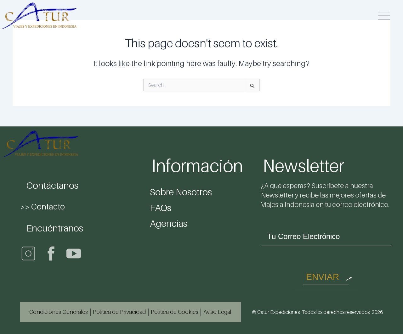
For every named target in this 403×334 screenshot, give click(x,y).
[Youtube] (73, 253)
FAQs (160, 207)
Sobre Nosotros (181, 192)
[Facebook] (51, 253)
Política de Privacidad (119, 312)
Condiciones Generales (58, 312)
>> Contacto (42, 206)
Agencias (168, 223)
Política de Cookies (174, 312)
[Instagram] (28, 253)
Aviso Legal (217, 312)
